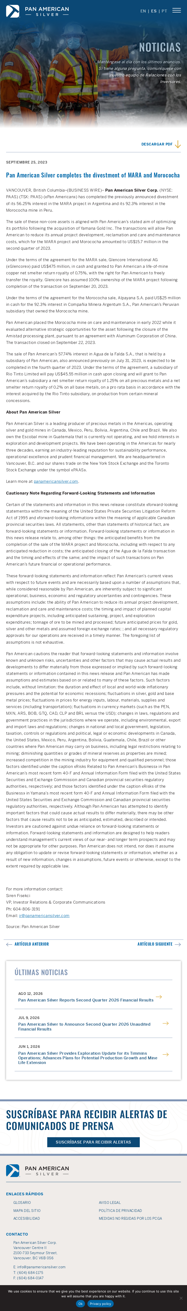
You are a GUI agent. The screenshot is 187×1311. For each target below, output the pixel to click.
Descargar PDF (156, 145)
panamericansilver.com (56, 481)
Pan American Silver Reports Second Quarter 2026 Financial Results (85, 1000)
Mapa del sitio (27, 1210)
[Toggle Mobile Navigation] (176, 10)
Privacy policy (100, 1304)
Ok (80, 1304)
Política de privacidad (120, 1210)
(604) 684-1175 (30, 1272)
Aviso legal (110, 1202)
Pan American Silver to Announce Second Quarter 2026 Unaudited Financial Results (84, 1026)
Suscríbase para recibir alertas (93, 1142)
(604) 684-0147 (30, 1278)
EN (143, 11)
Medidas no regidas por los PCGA (130, 1218)
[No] (180, 1298)
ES (154, 11)
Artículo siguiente (155, 945)
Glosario (22, 1202)
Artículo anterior (32, 945)
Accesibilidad (26, 1218)
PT (164, 11)
